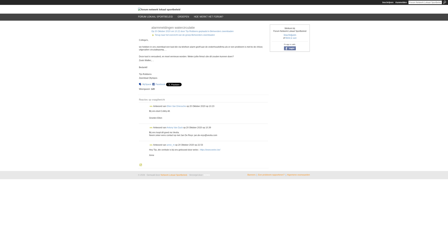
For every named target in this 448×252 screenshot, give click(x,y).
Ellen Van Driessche (176, 106)
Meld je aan (291, 38)
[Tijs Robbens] (143, 35)
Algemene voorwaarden (298, 175)
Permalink (151, 106)
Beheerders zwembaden (222, 31)
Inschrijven (387, 2)
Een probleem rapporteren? (271, 175)
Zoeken (444, 2)
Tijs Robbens (192, 31)
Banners (251, 175)
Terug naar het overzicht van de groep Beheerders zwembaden (185, 35)
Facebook (160, 84)
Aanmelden (401, 2)
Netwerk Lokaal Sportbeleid (174, 175)
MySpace (146, 84)
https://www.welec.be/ (210, 150)
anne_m (171, 145)
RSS (140, 165)
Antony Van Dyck (175, 127)
